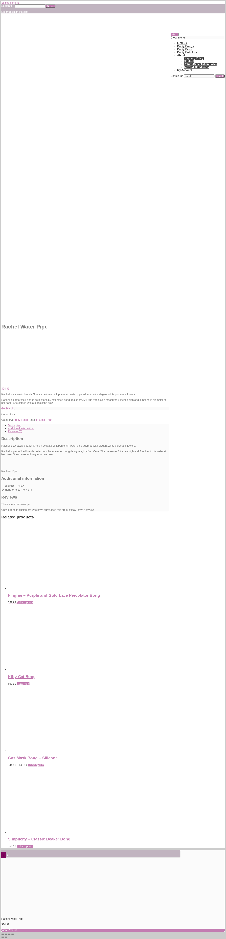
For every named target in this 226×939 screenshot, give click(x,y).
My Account (184, 70)
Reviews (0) (15, 431)
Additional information (21, 428)
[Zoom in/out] (12, 934)
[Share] (6, 934)
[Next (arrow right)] (6, 937)
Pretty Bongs (185, 46)
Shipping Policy (194, 58)
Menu (174, 34)
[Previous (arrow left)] (2, 937)
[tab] (88, 425)
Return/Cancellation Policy (200, 64)
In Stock (182, 43)
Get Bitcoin (7, 408)
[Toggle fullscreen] (9, 934)
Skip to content (10, 2)
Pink (49, 419)
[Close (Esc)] (2, 934)
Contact (189, 61)
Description (14, 425)
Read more (23, 683)
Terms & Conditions (196, 67)
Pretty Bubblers (187, 52)
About (181, 55)
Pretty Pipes (184, 49)
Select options (25, 602)
